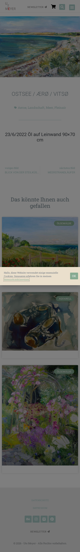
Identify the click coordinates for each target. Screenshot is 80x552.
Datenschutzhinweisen (16, 279)
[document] (40, 276)
